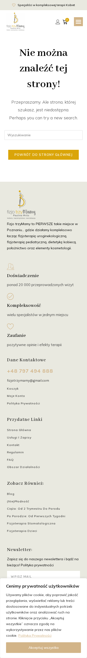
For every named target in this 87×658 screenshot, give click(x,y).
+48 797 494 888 (30, 371)
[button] (78, 21)
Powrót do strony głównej (43, 155)
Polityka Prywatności (34, 635)
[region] (43, 618)
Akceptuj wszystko (44, 647)
